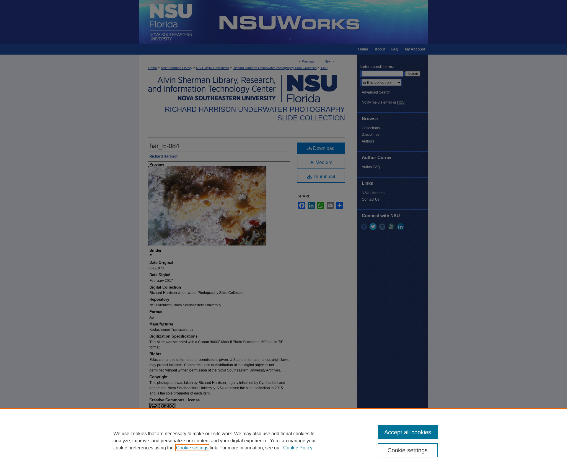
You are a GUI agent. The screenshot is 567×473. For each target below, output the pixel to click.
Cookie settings (192, 447)
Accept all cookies (407, 432)
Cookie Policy (297, 447)
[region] (283, 440)
